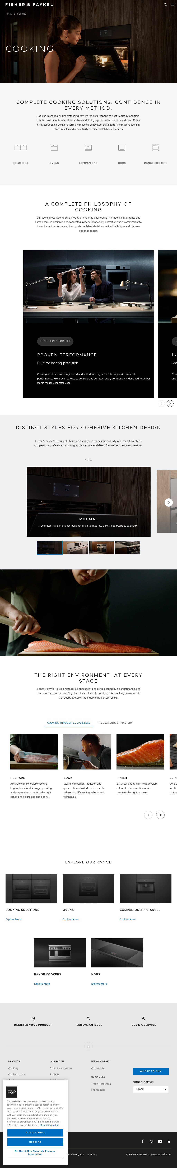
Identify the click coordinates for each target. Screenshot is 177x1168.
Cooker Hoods (16, 1074)
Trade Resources (101, 1084)
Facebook (143, 1141)
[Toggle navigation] (173, 5)
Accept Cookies (35, 1132)
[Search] (166, 5)
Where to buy (151, 1071)
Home (9, 14)
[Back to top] (88, 1046)
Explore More (13, 919)
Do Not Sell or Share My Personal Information (35, 1153)
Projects (54, 1074)
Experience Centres (61, 1068)
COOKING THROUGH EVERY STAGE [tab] (68, 723)
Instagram (151, 1141)
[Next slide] (170, 403)
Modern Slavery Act (72, 1154)
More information (49, 1125)
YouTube (160, 1141)
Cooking (13, 1068)
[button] (50, 548)
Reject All (35, 1142)
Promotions (98, 1090)
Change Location (143, 1082)
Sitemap (92, 1154)
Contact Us (97, 1068)
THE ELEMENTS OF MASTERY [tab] (115, 723)
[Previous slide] (161, 403)
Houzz (168, 1141)
